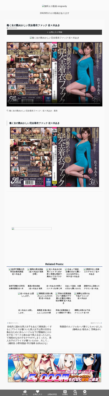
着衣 (56, 111)
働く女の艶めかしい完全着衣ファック (25, 111)
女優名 (65, 394)
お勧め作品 (52, 394)
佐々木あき (47, 111)
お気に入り (37, 394)
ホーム (25, 394)
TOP (85, 394)
